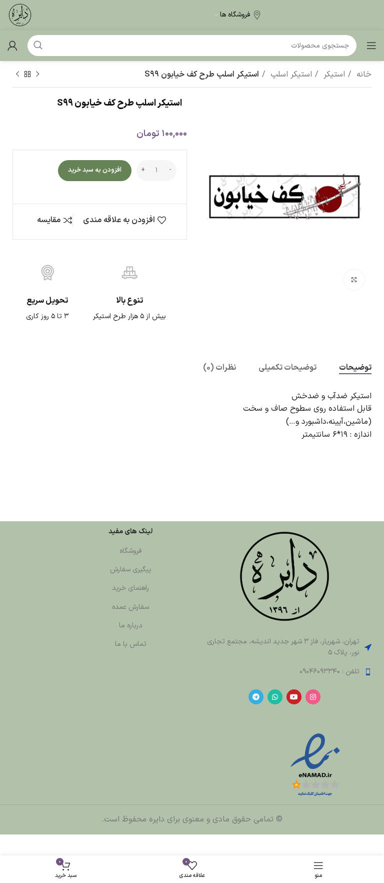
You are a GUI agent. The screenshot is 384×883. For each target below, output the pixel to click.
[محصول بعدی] (17, 75)
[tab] (355, 368)
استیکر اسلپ (290, 75)
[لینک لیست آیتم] (284, 671)
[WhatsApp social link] (275, 696)
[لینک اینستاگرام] (313, 696)
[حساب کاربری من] (12, 46)
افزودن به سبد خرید (95, 170)
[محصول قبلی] (37, 75)
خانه (363, 75)
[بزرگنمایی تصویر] (354, 280)
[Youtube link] (294, 696)
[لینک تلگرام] (256, 696)
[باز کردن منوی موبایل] (372, 46)
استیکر (333, 75)
